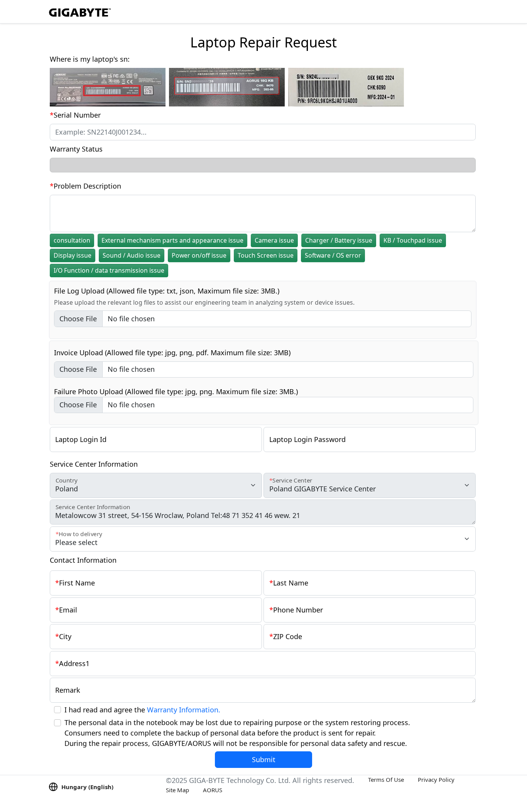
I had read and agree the (142, 709)
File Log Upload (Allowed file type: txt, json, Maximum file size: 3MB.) (166, 290)
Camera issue (274, 240)
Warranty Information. (183, 709)
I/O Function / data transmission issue (109, 270)
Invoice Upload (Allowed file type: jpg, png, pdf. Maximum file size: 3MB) (172, 352)
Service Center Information (94, 464)
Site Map (177, 790)
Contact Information (83, 560)
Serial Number (77, 115)
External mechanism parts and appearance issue (172, 240)
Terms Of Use (386, 779)
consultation (72, 240)
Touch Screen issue (266, 255)
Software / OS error (333, 255)
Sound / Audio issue (131, 255)
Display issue (72, 255)
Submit (263, 759)
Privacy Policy (436, 779)
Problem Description (87, 186)
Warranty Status (76, 149)
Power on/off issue (199, 255)
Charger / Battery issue (338, 240)
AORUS (212, 790)
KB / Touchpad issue (412, 240)
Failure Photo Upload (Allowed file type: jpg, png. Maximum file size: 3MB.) (176, 391)
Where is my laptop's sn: (90, 59)
